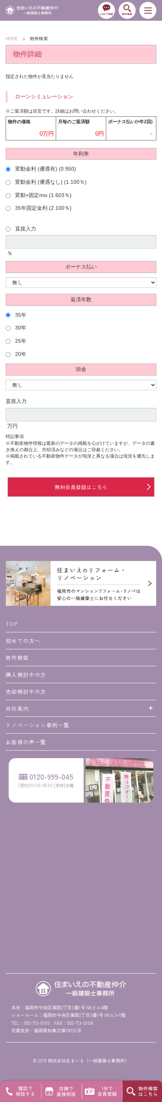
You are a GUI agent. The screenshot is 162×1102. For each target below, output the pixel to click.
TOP (12, 623)
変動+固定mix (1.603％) (43, 195)
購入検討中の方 (26, 674)
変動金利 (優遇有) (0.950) (45, 169)
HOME (12, 38)
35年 (20, 315)
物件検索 (17, 657)
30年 (20, 328)
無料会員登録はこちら (81, 487)
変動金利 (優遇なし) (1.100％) (50, 182)
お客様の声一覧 (26, 742)
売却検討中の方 (26, 691)
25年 (20, 341)
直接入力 (25, 229)
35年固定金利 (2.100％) (43, 208)
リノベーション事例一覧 (37, 725)
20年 (20, 354)
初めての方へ (23, 640)
